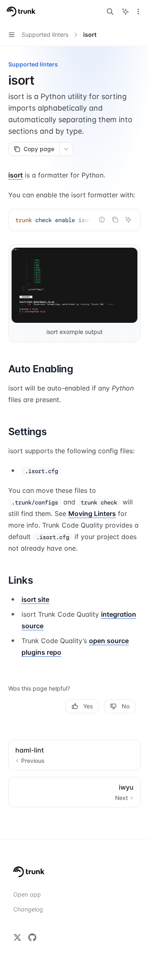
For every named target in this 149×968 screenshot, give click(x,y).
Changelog (28, 909)
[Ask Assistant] (128, 219)
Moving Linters (92, 513)
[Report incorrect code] (101, 219)
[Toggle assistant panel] (125, 11)
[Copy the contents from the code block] (115, 219)
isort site (35, 599)
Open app (27, 894)
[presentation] (74, 220)
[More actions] (138, 11)
